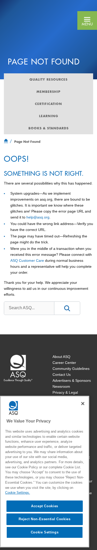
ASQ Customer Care (27, 260)
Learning (48, 116)
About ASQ (61, 357)
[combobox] (29, 308)
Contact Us (62, 374)
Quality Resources (48, 79)
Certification (48, 104)
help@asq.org (37, 217)
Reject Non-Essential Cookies (44, 519)
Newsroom (61, 386)
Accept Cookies (44, 506)
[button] (87, 20)
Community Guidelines (71, 368)
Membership (48, 91)
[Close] (82, 403)
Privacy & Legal (65, 392)
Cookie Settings (45, 532)
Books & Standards (48, 128)
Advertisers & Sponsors (72, 380)
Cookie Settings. (17, 493)
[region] (44, 471)
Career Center (64, 363)
